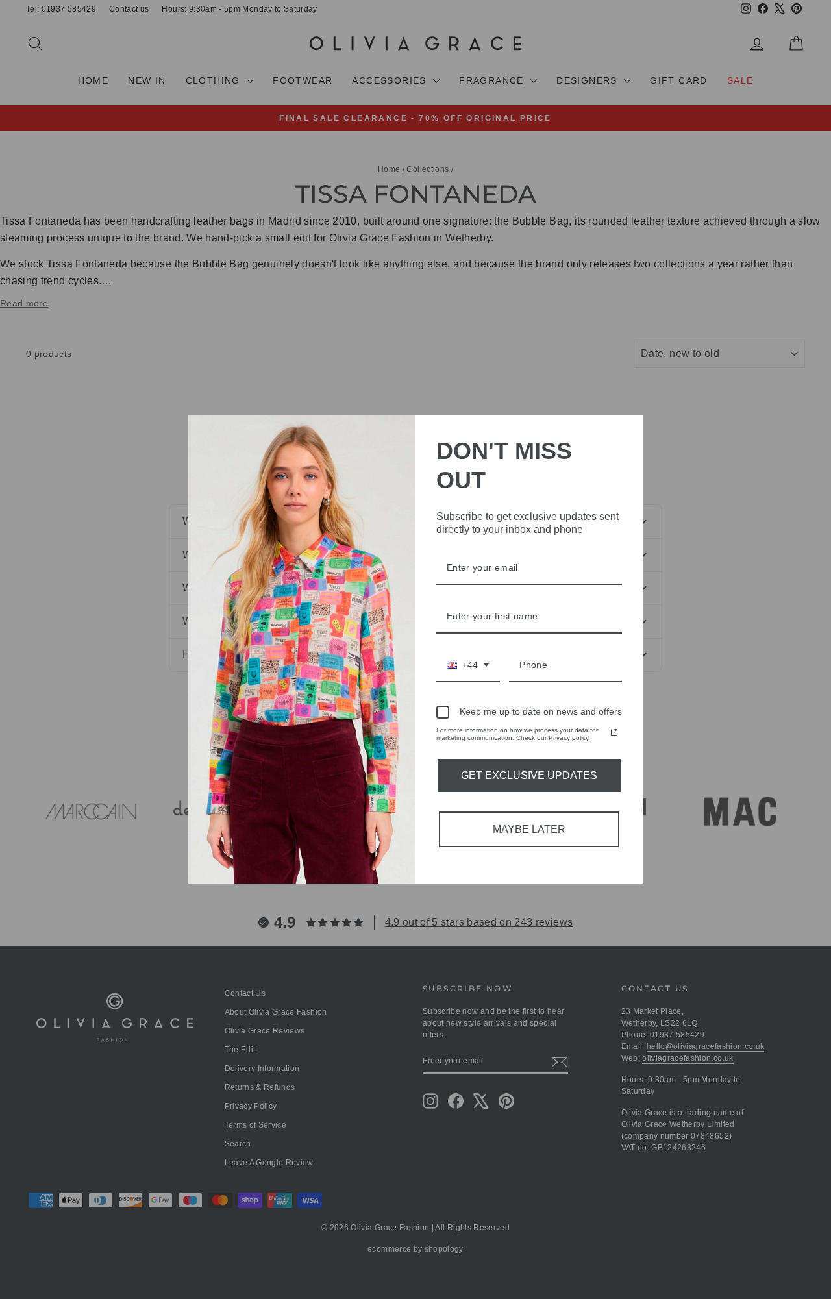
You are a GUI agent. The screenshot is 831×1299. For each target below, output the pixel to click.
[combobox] (468, 665)
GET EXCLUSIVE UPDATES (529, 775)
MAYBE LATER (529, 829)
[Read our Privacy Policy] (614, 732)
